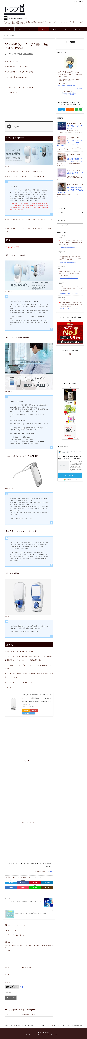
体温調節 (48, 866)
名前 (7, 967)
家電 (13, 35)
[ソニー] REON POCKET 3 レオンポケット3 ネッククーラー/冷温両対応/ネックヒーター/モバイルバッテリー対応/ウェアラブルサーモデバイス (37, 698)
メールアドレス (27, 967)
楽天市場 (34, 710)
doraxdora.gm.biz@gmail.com (66, 85)
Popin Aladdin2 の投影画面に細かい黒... (69, 247)
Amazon (26, 710)
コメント (7, 950)
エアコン (41, 863)
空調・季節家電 (28, 54)
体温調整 (48, 863)
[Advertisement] (29, 106)
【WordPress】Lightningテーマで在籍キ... (69, 293)
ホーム (6, 35)
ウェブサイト (9, 974)
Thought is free (55, 1034)
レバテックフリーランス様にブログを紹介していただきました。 (74, 127)
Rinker (29, 704)
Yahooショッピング (29, 713)
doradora (49, 871)
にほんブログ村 (70, 94)
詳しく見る (79, 88)
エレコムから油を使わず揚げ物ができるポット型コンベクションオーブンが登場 (74, 159)
